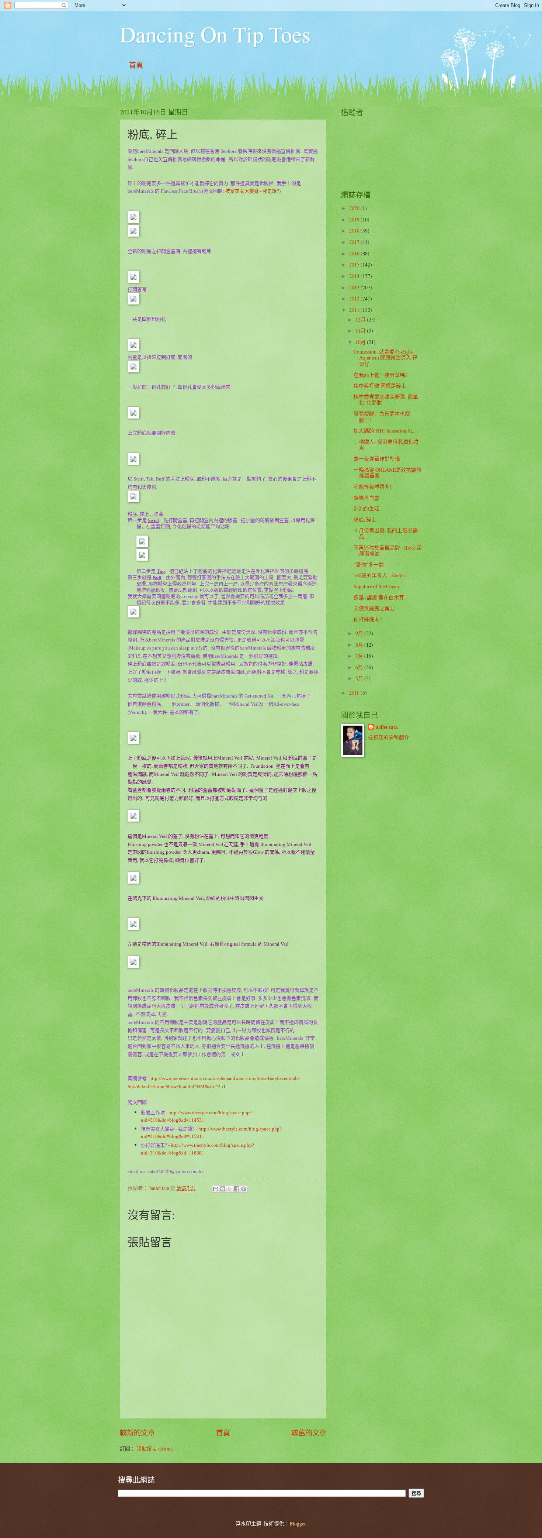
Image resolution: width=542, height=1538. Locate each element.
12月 (361, 319)
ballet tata (386, 727)
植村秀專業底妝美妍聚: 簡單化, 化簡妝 (386, 399)
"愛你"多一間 (369, 564)
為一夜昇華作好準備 (377, 458)
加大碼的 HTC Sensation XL (384, 430)
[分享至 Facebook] (236, 1189)
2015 (355, 264)
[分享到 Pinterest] (243, 1189)
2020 (355, 207)
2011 (355, 309)
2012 (355, 298)
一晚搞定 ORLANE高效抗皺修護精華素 (387, 472)
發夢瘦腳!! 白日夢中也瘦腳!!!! (382, 416)
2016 (355, 253)
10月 (361, 341)
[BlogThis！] (222, 1189)
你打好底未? (368, 619)
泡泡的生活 (366, 508)
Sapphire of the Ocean (376, 586)
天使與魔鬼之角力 (374, 608)
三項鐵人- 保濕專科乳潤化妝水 (386, 444)
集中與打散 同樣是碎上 (380, 385)
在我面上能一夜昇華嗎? (380, 374)
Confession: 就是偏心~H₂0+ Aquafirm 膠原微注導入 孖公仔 (385, 357)
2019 (355, 219)
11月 (361, 330)
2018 (355, 230)
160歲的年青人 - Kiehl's (379, 575)
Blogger (297, 1523)
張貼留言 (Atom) (155, 1448)
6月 (359, 667)
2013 (355, 287)
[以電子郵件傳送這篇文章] (215, 1189)
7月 (359, 655)
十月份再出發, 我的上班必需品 (386, 533)
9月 (359, 633)
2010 (355, 692)
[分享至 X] (229, 1189)
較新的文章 (137, 1432)
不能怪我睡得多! (373, 486)
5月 (359, 678)
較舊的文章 (308, 1432)
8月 (359, 644)
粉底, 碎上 (365, 519)
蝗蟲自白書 (366, 497)
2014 (355, 275)
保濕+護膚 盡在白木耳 (379, 597)
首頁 (136, 65)
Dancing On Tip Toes (215, 34)
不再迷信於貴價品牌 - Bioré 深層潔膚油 (388, 550)
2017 (355, 241)
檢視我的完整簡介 (388, 737)
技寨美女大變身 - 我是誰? (252, 191)
